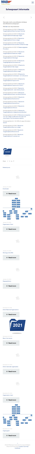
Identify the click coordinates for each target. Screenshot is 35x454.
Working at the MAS (8, 253)
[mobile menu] (32, 2)
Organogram (6, 430)
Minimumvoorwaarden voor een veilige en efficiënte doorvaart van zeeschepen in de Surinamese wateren (16, 116)
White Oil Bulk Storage (22, 44)
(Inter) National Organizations (11, 309)
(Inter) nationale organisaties (10, 366)
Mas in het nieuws (7, 338)
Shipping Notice (7, 281)
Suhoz (13, 44)
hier (6, 26)
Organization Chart (8, 224)
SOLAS (5, 122)
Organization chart (8, 395)
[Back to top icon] (17, 443)
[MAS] (6, 2)
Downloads (6, 189)
